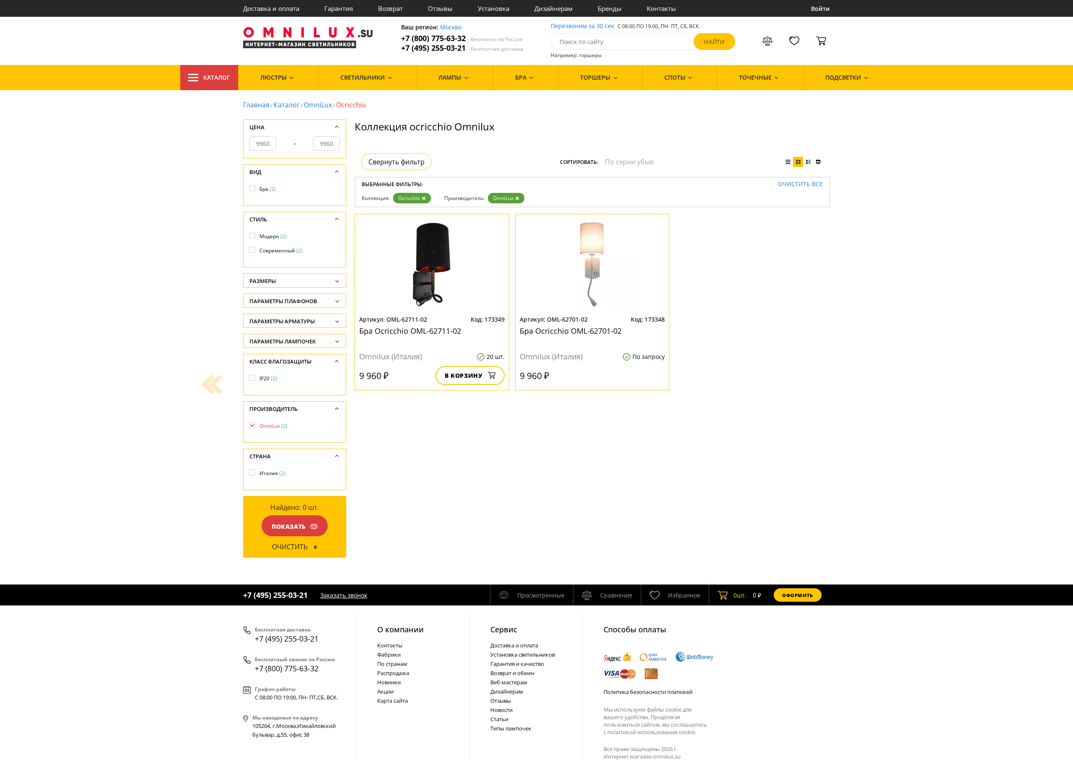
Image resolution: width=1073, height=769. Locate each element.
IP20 (268, 378)
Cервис (503, 629)
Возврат (390, 8)
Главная (256, 104)
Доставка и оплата (271, 8)
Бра (267, 188)
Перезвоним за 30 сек (582, 26)
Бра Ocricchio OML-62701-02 (571, 331)
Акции (385, 691)
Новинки (389, 682)
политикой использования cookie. (651, 732)
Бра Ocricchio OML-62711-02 (410, 331)
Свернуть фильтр (396, 161)
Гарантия (338, 8)
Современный (281, 250)
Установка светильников (522, 654)
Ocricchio (409, 198)
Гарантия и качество (517, 664)
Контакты (661, 8)
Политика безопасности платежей (648, 692)
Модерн (273, 236)
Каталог (216, 77)
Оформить (797, 595)
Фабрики (389, 654)
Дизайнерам (553, 8)
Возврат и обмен (512, 673)
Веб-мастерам (508, 682)
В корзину (464, 375)
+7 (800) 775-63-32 (462, 38)
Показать (289, 526)
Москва (450, 27)
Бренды (610, 8)
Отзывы (440, 8)
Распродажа (393, 673)
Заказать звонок (343, 595)
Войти (820, 9)
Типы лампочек (510, 728)
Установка (493, 8)
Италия (272, 473)
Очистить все (800, 184)
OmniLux (318, 104)
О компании (400, 629)
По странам (392, 664)
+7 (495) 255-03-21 (462, 48)
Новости (501, 710)
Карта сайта (392, 700)
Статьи (499, 719)
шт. (739, 595)
